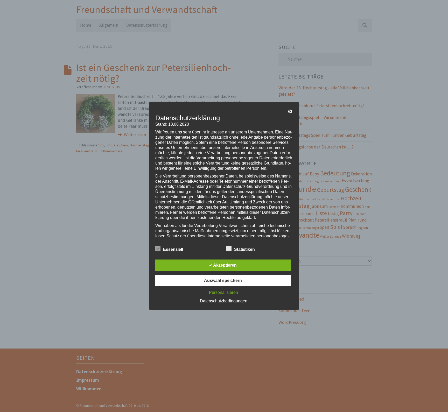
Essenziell (173, 249)
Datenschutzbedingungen (223, 301)
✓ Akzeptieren (223, 265)
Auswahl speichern (223, 280)
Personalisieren (223, 292)
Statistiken (244, 249)
